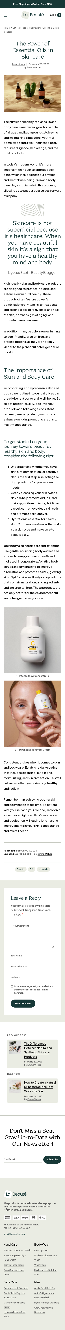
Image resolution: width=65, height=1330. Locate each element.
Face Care (10, 1282)
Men (37, 1282)
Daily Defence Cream (14, 1265)
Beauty (21, 869)
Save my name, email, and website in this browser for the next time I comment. (33, 989)
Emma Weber (34, 67)
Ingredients (18, 64)
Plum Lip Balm (41, 1250)
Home (7, 28)
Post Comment (23, 1003)
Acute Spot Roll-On (44, 1288)
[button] (6, 15)
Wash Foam (40, 1265)
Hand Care (11, 1244)
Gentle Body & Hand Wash (17, 1250)
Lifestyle (43, 869)
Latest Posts (19, 28)
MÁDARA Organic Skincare (18, 1210)
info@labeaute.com (14, 1234)
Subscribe (52, 1159)
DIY (31, 869)
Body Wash (41, 1244)
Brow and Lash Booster (16, 1288)
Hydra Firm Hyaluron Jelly (46, 1302)
